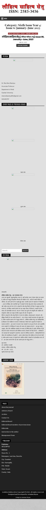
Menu (5, 18)
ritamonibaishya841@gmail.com (11, 96)
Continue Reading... (23, 45)
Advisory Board (7, 411)
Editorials (5, 428)
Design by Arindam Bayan (23, 497)
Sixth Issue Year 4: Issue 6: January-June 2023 (23, 33)
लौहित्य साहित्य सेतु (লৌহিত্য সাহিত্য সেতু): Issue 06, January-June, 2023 (23, 38)
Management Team (8, 435)
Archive (4, 414)
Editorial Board (7, 421)
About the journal (7, 407)
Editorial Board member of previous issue (16, 425)
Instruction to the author (10, 432)
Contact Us (5, 418)
